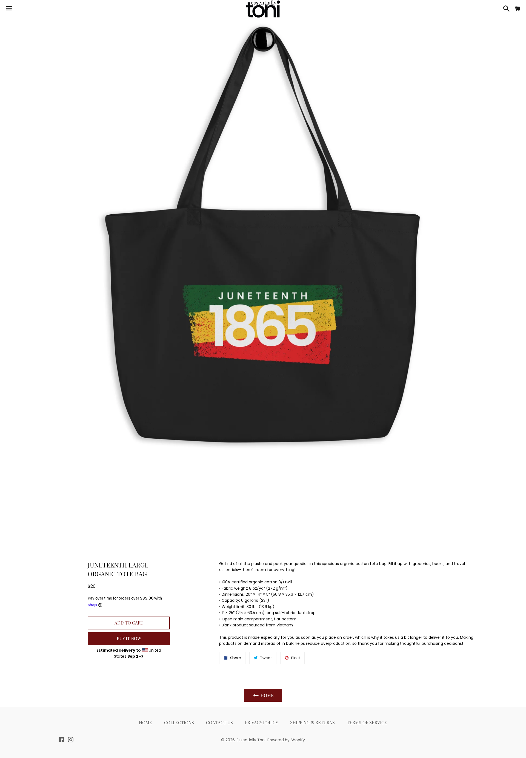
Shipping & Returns (312, 722)
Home (145, 722)
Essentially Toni (251, 740)
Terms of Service (367, 722)
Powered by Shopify (286, 740)
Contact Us (219, 722)
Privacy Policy (261, 722)
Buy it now (129, 638)
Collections (179, 722)
